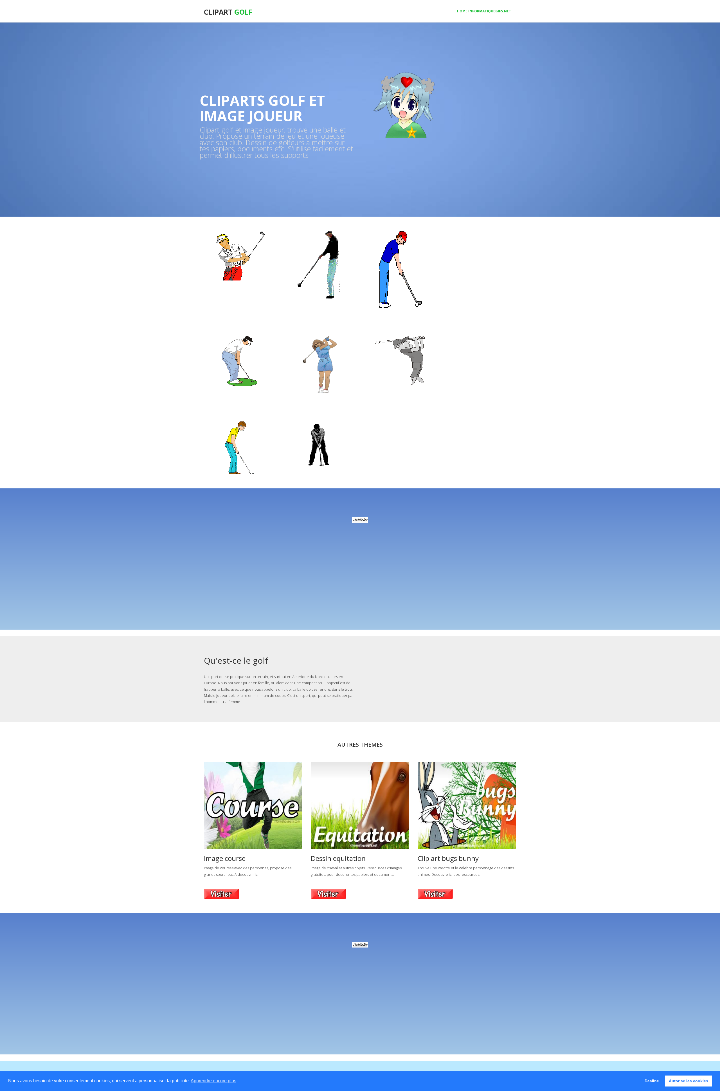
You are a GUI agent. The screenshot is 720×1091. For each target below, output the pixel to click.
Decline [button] (652, 1081)
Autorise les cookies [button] (688, 1081)
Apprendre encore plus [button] (213, 1080)
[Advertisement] (360, 562)
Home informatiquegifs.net (484, 11)
